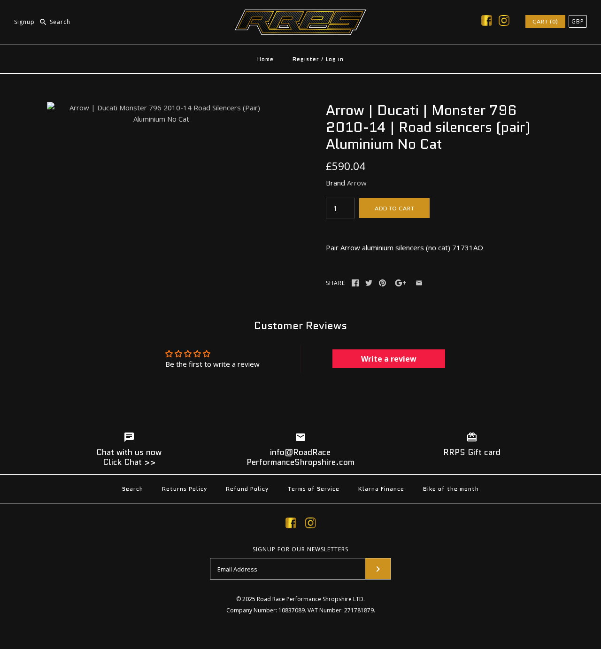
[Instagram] (504, 22)
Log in (335, 59)
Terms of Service (313, 489)
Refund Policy (247, 489)
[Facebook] (486, 22)
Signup (24, 22)
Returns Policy (184, 489)
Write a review (388, 359)
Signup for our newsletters (300, 549)
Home (265, 59)
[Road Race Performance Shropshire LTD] (300, 15)
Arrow (357, 182)
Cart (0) (545, 21)
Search (132, 489)
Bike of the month (451, 489)
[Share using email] (419, 282)
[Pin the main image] (382, 282)
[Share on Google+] (401, 282)
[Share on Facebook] (355, 282)
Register (306, 59)
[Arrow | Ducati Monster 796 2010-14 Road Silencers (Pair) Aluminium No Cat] (161, 107)
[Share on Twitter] (368, 282)
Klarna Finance (381, 489)
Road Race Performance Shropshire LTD (310, 599)
